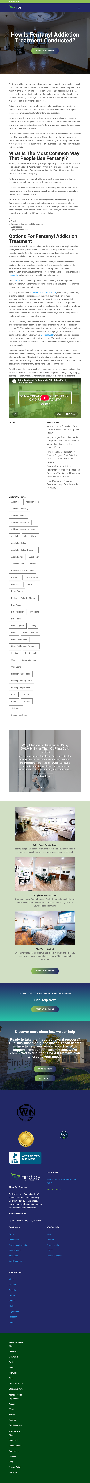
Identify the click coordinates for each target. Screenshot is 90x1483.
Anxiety (33, 564)
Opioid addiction (29, 660)
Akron (11, 1346)
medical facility (47, 335)
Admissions (14, 1451)
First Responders (54, 1256)
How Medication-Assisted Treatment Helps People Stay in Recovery (62, 484)
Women (50, 1239)
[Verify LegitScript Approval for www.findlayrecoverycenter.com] (64, 1139)
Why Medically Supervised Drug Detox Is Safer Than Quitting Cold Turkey (63, 429)
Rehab (14, 701)
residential (14, 275)
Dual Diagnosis (17, 625)
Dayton (12, 1362)
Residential (14, 1239)
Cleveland (13, 1351)
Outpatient (16, 667)
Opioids (12, 1290)
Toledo (12, 1367)
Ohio (13, 660)
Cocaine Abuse (31, 577)
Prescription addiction (20, 674)
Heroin (14, 632)
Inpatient (15, 653)
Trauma (12, 1420)
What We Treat (45, 1069)
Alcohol (14, 536)
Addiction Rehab (18, 515)
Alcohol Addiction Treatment (23, 550)
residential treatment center (44, 292)
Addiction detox (32, 502)
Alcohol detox (17, 557)
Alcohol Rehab (17, 564)
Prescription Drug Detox (21, 680)
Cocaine (15, 577)
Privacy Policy (15, 1467)
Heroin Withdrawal (19, 639)
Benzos (12, 1301)
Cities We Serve (16, 1383)
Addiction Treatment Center (23, 529)
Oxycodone (14, 1311)
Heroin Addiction (30, 632)
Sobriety (26, 701)
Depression (16, 584)
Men (49, 1234)
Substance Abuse (19, 715)
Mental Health (31, 653)
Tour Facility (14, 1440)
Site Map (13, 1472)
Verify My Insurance (45, 51)
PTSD (13, 694)
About (11, 1435)
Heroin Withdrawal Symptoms (24, 646)
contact (16, 280)
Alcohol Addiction (18, 543)
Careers (12, 1456)
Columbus (13, 1357)
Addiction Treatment (20, 522)
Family (33, 625)
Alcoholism (34, 557)
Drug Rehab (16, 619)
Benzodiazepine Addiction (22, 570)
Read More (45, 776)
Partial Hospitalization (18, 1245)
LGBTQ (50, 1250)
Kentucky (13, 1373)
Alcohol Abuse (30, 536)
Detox (30, 584)
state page (16, 708)
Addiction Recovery (19, 508)
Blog (11, 1462)
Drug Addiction (17, 612)
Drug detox (35, 612)
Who (11, 1431)
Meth (11, 1306)
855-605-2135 (15, 2)
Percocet (13, 1317)
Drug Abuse (16, 605)
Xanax (11, 1322)
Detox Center (17, 591)
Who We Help (45, 1078)
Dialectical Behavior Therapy (23, 598)
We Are (16, 1431)
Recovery (26, 694)
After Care (13, 1256)
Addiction (15, 502)
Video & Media (15, 1446)
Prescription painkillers (21, 687)
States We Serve (16, 1389)
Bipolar (12, 1414)
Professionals (53, 1245)
